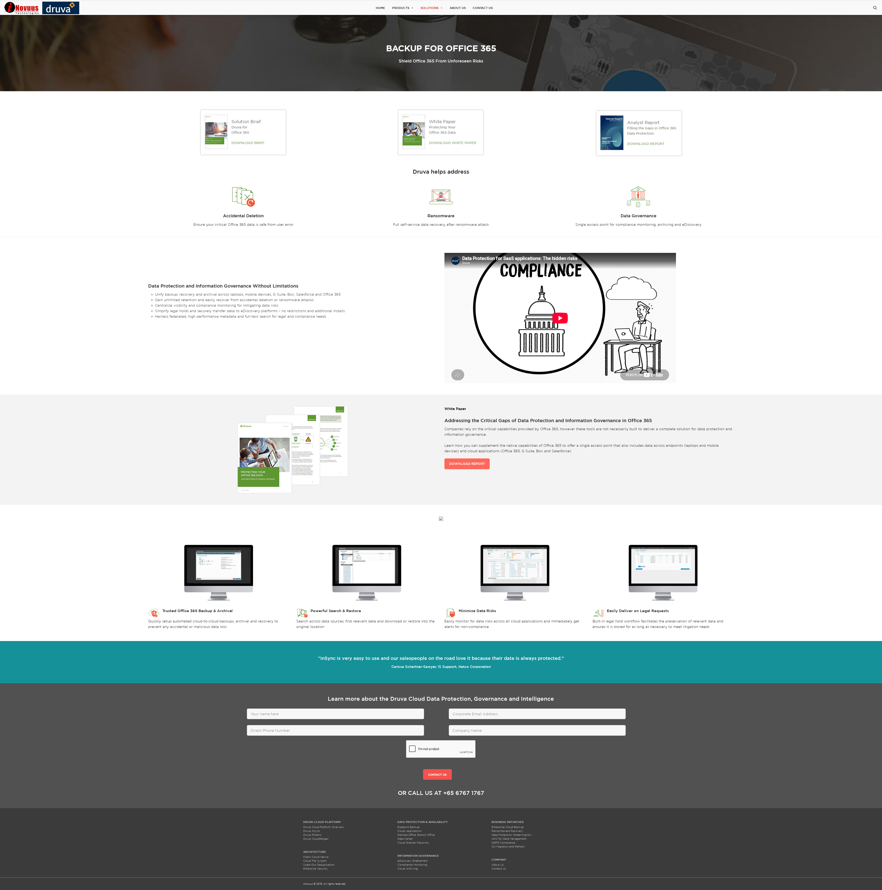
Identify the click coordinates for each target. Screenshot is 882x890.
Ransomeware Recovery (507, 830)
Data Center (405, 838)
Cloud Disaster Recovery (413, 842)
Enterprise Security (315, 868)
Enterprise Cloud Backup (508, 826)
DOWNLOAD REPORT (467, 464)
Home (380, 8)
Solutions (429, 8)
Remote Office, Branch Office (416, 834)
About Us (458, 8)
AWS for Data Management (509, 838)
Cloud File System (314, 860)
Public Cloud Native (315, 856)
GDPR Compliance (503, 842)
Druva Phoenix (312, 834)
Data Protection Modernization (511, 834)
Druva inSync (311, 830)
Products (400, 8)
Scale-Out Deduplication (318, 864)
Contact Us (483, 8)
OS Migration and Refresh (508, 846)
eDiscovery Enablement (412, 860)
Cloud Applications (409, 830)
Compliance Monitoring (412, 864)
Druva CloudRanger (315, 838)
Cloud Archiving (407, 868)
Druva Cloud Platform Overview (323, 826)
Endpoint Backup (408, 826)
